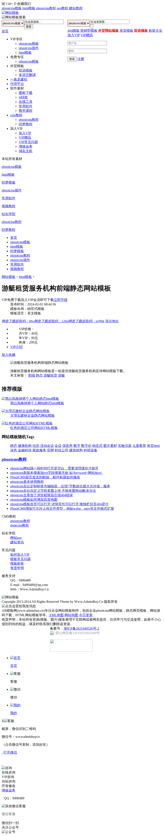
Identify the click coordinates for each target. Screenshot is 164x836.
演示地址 (112, 321)
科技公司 (61, 450)
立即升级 (60, 300)
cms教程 (16, 115)
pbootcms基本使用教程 (27, 481)
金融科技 (25, 450)
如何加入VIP (19, 554)
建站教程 (76, 8)
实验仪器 (125, 445)
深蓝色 (67, 445)
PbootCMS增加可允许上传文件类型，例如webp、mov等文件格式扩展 (62, 508)
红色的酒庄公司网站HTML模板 (34, 428)
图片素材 (110, 445)
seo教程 (62, 8)
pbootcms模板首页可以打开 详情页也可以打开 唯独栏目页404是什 (59, 504)
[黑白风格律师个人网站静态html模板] (30, 398)
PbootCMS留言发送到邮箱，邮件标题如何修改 (45, 477)
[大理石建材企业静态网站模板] (26, 411)
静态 (39, 375)
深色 (13, 450)
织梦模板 (8, 182)
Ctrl (8, 4)
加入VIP (25, 133)
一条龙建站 (18, 79)
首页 (5, 31)
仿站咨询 (8, 781)
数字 (76, 445)
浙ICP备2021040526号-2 (81, 628)
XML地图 (56, 615)
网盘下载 (18, 321)
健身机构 (25, 445)
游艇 (61, 375)
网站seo (16, 538)
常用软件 (25, 106)
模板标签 (17, 563)
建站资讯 (17, 542)
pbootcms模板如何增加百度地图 (33, 499)
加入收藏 (8, 355)
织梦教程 (25, 124)
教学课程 (25, 110)
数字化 (86, 445)
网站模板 (8, 277)
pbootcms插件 (29, 48)
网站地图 (71, 615)
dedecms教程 (19, 525)
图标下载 (25, 93)
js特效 (23, 97)
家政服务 (39, 450)
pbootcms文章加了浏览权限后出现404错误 (41, 495)
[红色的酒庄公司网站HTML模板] (27, 423)
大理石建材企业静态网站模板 (32, 415)
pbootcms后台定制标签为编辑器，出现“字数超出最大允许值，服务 (60, 486)
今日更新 (86, 615)
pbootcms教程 (46, 8)
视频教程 (8, 206)
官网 (50, 450)
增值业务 (25, 146)
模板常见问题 (20, 559)
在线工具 (25, 102)
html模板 (28, 8)
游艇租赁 (50, 375)
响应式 (97, 445)
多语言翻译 (27, 75)
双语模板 (25, 70)
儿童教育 (139, 445)
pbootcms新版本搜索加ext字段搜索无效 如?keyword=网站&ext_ (56, 473)
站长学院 (8, 214)
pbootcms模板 (12, 8)
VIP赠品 (25, 137)
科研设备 (90, 450)
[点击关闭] (2, 764)
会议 (58, 445)
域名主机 (25, 151)
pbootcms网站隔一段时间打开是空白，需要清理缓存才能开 (54, 468)
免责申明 (17, 568)
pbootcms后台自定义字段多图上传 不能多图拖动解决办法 (53, 490)
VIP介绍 (16, 347)
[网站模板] (10, 12)
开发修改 (8, 786)
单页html (153, 445)
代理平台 (17, 84)
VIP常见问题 (28, 142)
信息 (35, 445)
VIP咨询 (8, 777)
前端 (31, 375)
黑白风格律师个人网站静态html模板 (37, 403)
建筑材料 (76, 450)
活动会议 (47, 445)
